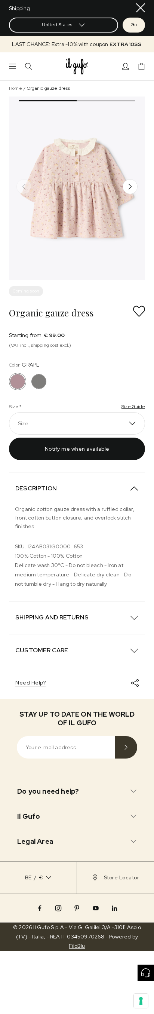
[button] (77, 44)
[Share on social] (135, 683)
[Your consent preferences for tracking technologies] (141, 1001)
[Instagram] (58, 908)
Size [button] (23, 423)
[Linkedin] (114, 908)
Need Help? (30, 682)
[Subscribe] (126, 747)
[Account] (125, 66)
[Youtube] (95, 908)
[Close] (140, 8)
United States (57, 25)
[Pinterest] (77, 908)
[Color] (38, 381)
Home (15, 88)
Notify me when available (77, 448)
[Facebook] (39, 908)
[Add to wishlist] (139, 311)
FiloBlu (77, 946)
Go (134, 25)
